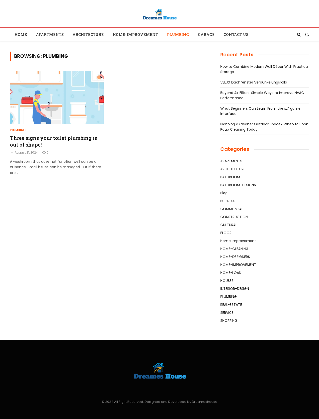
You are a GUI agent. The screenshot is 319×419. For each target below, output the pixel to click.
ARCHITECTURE (88, 34)
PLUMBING (178, 34)
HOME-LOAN (230, 272)
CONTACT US (236, 34)
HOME (20, 34)
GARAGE (206, 34)
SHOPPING (228, 320)
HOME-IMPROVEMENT (135, 34)
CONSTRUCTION (234, 216)
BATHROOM (230, 176)
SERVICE (227, 312)
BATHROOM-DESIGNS (238, 184)
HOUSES (227, 280)
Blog (224, 192)
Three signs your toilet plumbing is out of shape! (53, 141)
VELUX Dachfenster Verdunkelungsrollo (253, 82)
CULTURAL (228, 224)
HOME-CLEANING (234, 248)
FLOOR (226, 232)
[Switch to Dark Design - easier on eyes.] (306, 34)
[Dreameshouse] (159, 14)
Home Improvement (238, 240)
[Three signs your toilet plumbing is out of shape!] (57, 97)
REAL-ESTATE (231, 304)
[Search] (299, 34)
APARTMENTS (50, 34)
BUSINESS (227, 200)
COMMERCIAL (231, 208)
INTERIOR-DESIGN (234, 288)
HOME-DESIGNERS (235, 256)
